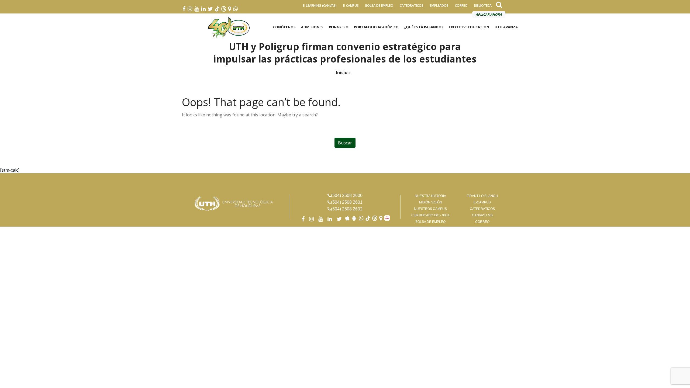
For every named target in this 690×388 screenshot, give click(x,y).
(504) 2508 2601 (347, 202)
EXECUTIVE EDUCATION (469, 27)
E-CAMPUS (351, 5)
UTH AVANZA (506, 27)
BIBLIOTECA (483, 5)
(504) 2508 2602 (347, 209)
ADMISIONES (312, 27)
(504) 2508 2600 (347, 195)
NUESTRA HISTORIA (430, 196)
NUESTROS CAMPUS (430, 209)
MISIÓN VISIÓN (430, 202)
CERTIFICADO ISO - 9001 (430, 215)
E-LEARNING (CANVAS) (320, 5)
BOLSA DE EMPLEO (379, 5)
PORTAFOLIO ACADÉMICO (376, 27)
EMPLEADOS (439, 5)
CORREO (461, 5)
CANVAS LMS (482, 215)
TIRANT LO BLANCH (482, 196)
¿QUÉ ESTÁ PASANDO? (423, 27)
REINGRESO (339, 27)
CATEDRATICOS (411, 5)
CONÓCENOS (284, 27)
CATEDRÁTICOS (482, 209)
